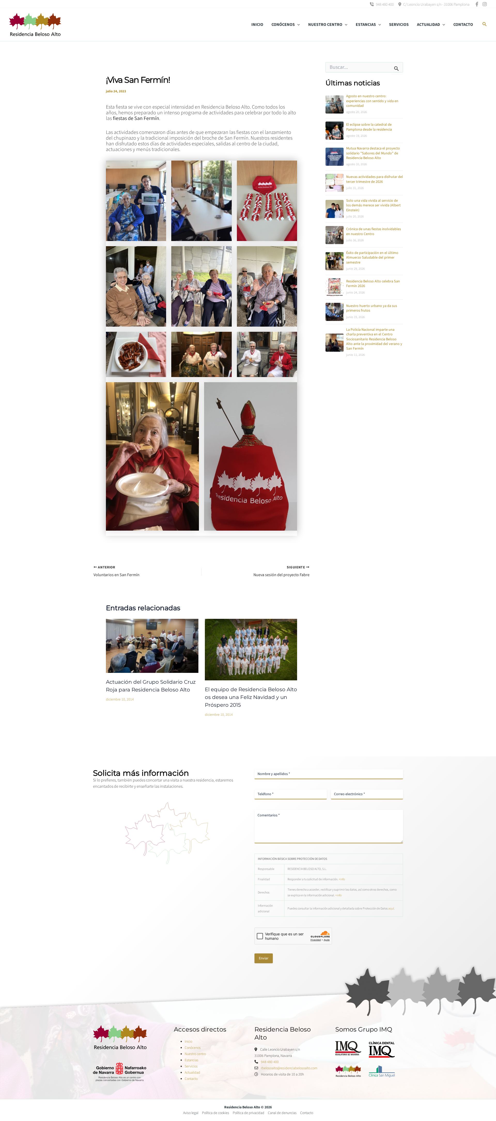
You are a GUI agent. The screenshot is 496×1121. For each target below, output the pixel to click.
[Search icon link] (484, 25)
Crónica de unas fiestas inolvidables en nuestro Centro (373, 231)
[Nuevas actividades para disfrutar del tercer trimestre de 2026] (335, 183)
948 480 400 (384, 4)
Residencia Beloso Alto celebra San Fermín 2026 (373, 284)
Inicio (188, 1041)
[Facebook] (477, 4)
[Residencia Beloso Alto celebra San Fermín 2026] (335, 287)
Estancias (191, 1060)
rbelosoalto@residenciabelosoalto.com (289, 1068)
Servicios (191, 1066)
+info (342, 879)
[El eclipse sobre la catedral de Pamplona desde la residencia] (335, 131)
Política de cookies (215, 1113)
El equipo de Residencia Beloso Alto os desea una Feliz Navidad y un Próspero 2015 (251, 697)
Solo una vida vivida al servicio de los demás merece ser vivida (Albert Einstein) (373, 205)
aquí (391, 908)
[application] (297, 24)
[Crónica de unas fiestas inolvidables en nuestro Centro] (335, 235)
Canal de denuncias (282, 1113)
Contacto (191, 1078)
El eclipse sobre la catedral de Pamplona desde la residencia (369, 127)
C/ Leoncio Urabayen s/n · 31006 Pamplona (435, 4)
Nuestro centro (195, 1054)
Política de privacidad (248, 1113)
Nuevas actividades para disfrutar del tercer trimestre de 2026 (374, 179)
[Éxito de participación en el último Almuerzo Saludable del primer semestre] (335, 261)
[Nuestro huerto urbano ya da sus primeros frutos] (335, 312)
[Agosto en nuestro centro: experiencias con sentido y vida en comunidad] (335, 104)
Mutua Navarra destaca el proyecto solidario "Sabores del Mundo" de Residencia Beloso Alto (373, 153)
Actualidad (192, 1072)
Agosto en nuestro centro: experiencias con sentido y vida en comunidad (372, 101)
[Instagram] (484, 4)
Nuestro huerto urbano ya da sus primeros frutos (371, 308)
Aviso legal (190, 1113)
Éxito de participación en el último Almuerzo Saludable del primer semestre (372, 258)
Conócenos (193, 1047)
